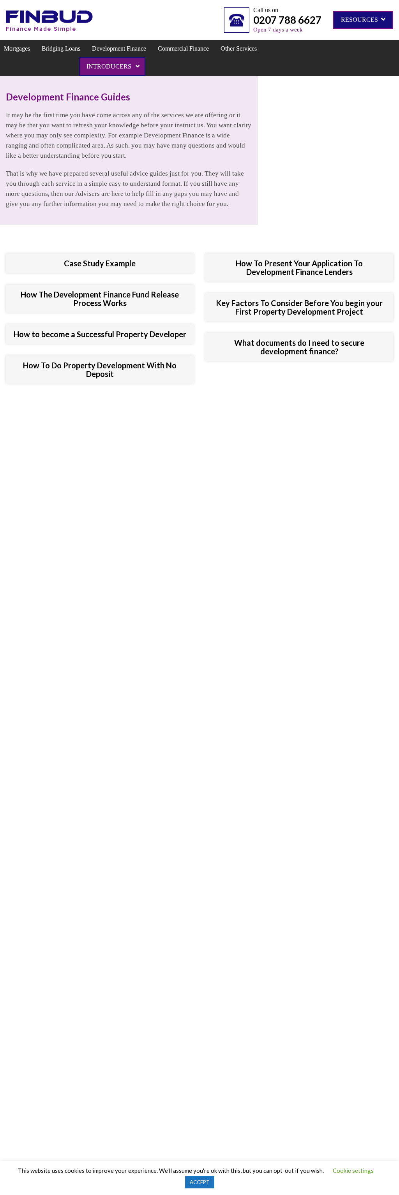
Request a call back (196, 550)
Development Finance (119, 48)
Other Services (239, 48)
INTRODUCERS (110, 66)
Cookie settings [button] (353, 1170)
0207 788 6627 (287, 20)
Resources (360, 19)
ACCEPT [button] (200, 1182)
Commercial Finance (183, 48)
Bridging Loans (61, 48)
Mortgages (17, 48)
